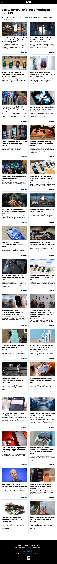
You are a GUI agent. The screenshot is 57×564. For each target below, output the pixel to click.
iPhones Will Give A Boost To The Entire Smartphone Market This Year (41, 178)
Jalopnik (23, 553)
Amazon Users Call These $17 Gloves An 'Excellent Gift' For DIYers (42, 243)
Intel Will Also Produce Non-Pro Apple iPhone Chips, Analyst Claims (13, 347)
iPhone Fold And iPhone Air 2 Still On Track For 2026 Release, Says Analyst (14, 143)
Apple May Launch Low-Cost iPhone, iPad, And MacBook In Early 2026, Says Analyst (42, 74)
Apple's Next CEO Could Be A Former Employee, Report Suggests (14, 485)
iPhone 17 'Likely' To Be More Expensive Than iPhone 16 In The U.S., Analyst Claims (13, 74)
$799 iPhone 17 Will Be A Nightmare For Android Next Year (14, 177)
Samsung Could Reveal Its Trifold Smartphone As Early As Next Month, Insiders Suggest (42, 109)
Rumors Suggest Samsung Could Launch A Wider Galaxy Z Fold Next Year (42, 380)
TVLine (28, 553)
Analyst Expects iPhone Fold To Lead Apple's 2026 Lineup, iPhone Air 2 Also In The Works (41, 40)
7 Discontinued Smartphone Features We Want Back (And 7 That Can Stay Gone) (12, 519)
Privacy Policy (35, 545)
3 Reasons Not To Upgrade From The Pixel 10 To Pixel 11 (13, 414)
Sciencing (33, 553)
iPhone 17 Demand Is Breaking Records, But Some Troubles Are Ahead (41, 143)
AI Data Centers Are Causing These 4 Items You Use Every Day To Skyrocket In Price (42, 415)
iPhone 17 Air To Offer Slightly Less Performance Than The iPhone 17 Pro (42, 277)
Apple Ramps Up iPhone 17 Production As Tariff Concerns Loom (12, 244)
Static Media (22, 548)
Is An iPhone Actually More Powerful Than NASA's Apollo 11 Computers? (12, 380)
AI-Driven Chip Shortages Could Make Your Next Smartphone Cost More (14, 211)
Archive (26, 545)
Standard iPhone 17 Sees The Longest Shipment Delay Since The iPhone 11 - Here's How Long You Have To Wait (42, 313)
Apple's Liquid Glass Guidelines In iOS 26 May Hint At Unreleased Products (42, 519)
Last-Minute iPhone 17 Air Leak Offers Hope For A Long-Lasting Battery (13, 109)
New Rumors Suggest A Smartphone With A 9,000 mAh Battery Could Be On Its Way (12, 312)
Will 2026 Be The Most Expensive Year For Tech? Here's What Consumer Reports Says (41, 347)
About (20, 545)
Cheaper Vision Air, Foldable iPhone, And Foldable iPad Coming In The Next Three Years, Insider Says (42, 450)
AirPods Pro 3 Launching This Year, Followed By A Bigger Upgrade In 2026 (14, 450)
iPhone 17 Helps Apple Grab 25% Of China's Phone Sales (42, 210)
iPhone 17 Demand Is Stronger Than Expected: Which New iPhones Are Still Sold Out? (42, 486)
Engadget (17, 553)
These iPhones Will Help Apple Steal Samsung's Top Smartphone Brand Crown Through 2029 (14, 40)
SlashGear (39, 553)
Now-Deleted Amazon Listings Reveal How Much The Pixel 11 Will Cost (13, 277)
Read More (23, 52)
